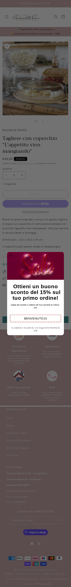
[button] (35, 318)
